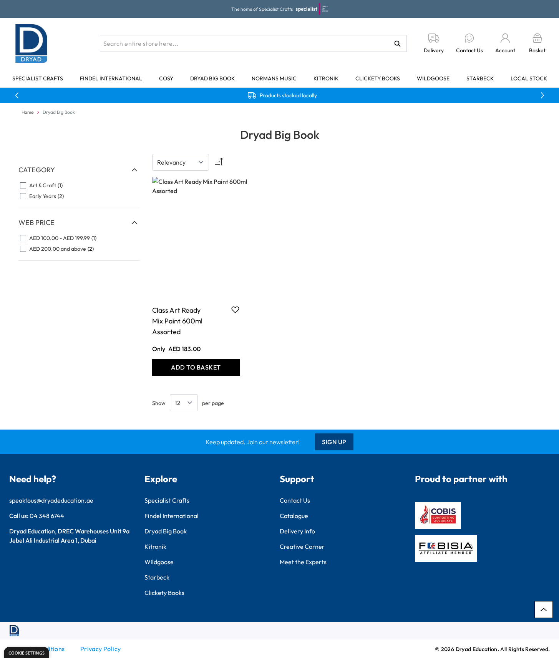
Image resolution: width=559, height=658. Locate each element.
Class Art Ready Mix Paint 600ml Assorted (177, 321)
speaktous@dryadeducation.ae (51, 500)
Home (27, 112)
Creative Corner (302, 546)
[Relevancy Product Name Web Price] (180, 162)
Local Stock (529, 78)
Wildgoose (433, 78)
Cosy (166, 78)
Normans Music (274, 78)
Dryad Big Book (212, 78)
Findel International (111, 78)
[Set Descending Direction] (218, 162)
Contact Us (295, 500)
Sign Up (334, 442)
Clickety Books (377, 78)
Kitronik (326, 78)
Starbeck (480, 78)
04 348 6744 (47, 516)
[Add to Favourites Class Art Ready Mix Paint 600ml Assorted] (235, 309)
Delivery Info (297, 531)
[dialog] (26, 652)
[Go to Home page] (31, 43)
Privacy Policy (100, 649)
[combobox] (253, 43)
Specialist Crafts (37, 78)
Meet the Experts (303, 562)
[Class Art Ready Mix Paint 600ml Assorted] (196, 237)
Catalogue (294, 516)
